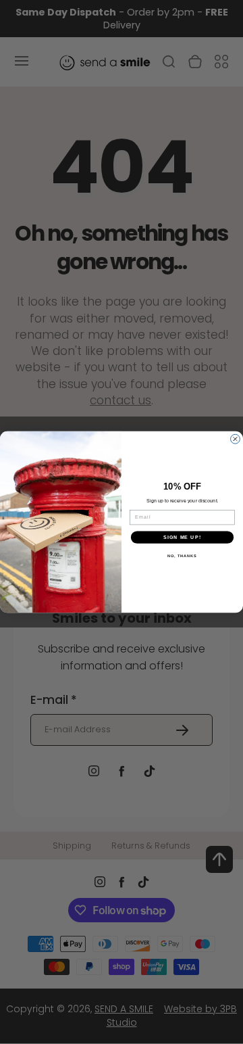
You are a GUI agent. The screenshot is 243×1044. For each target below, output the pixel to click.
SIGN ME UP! (182, 537)
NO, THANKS (182, 556)
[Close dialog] (235, 439)
